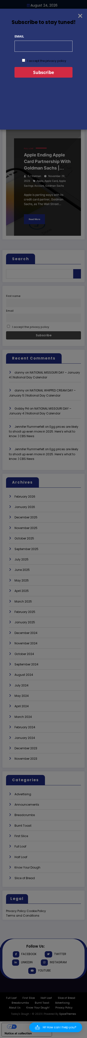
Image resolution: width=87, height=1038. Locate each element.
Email (19, 36)
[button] (55, 1027)
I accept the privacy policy (46, 61)
